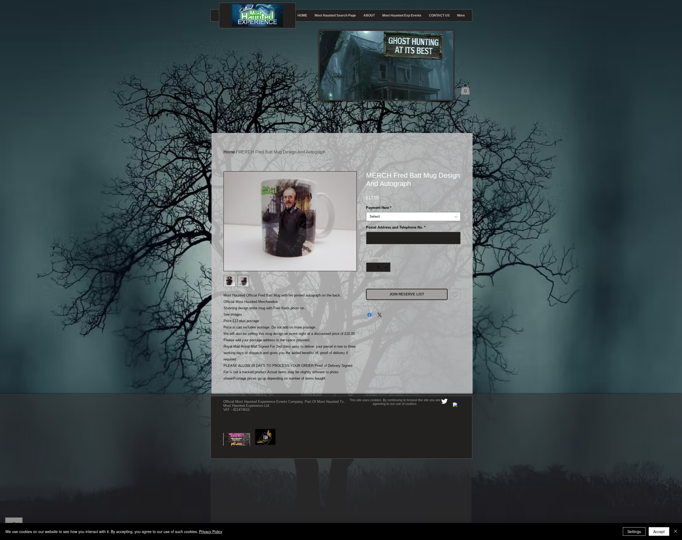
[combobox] (413, 216)
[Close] (675, 531)
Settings (634, 531)
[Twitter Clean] (444, 401)
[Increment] (387, 267)
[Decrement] (370, 267)
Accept (659, 531)
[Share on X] (379, 315)
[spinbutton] (378, 267)
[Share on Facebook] (369, 315)
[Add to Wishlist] (455, 294)
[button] (465, 89)
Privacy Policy (210, 531)
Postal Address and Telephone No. (395, 227)
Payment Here (378, 208)
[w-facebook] (456, 406)
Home (229, 152)
